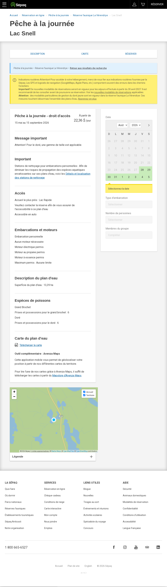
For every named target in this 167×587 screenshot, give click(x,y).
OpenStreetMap (82, 451)
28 (142, 169)
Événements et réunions (96, 508)
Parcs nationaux (13, 502)
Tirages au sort (91, 502)
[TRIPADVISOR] (147, 547)
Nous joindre (50, 521)
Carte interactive (52, 508)
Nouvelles (88, 495)
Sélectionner (115, 204)
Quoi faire (10, 489)
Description (37, 54)
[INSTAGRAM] (125, 547)
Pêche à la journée (59, 15)
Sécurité (127, 489)
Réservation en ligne (33, 15)
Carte (85, 54)
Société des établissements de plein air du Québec (18, 5)
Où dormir (10, 495)
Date (108, 117)
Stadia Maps (56, 451)
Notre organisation (14, 528)
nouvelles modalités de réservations (112, 92)
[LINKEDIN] (158, 547)
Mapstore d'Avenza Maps (66, 375)
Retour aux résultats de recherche (88, 68)
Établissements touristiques (19, 515)
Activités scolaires (93, 515)
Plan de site (74, 566)
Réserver (157, 4)
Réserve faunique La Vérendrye (90, 15)
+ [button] (14, 392)
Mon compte (50, 515)
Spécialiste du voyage (95, 521)
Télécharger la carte (31, 345)
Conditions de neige (54, 502)
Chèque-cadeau (52, 495)
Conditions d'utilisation (134, 515)
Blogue (87, 489)
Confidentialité (130, 508)
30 (109, 177)
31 (115, 177)
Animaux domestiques (134, 495)
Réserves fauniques (15, 508)
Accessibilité (129, 521)
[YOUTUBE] (136, 547)
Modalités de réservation (135, 502)
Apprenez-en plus (87, 99)
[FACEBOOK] (114, 547)
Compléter (114, 235)
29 (148, 169)
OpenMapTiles (68, 451)
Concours (88, 528)
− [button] (14, 397)
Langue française (132, 528)
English (88, 566)
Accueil (14, 15)
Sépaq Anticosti (13, 521)
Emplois (48, 528)
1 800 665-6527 (16, 547)
